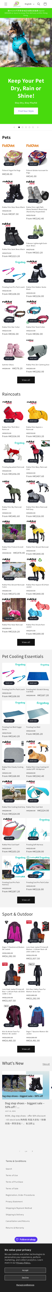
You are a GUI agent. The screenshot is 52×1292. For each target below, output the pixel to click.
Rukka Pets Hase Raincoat (12, 625)
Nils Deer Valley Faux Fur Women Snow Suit (36, 990)
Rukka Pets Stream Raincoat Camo (13, 586)
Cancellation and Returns (18, 1221)
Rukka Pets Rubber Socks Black (36, 288)
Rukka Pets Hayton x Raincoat (34, 428)
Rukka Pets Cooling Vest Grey (13, 807)
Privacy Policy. (23, 1262)
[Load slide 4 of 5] (29, 127)
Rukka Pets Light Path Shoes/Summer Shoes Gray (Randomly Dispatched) (36, 209)
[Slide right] (32, 1151)
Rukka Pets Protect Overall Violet (12, 548)
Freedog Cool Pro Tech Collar (37, 882)
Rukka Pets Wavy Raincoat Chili (36, 468)
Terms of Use (12, 1175)
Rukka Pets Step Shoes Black (13, 207)
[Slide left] (19, 1151)
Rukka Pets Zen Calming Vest (37, 365)
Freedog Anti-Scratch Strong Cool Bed (37, 690)
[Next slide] (38, 127)
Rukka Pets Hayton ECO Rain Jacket (37, 586)
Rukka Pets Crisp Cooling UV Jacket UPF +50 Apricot (37, 768)
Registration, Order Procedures (20, 1195)
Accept (25, 1270)
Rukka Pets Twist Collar (35, 327)
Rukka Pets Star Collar (11, 327)
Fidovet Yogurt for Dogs (11, 170)
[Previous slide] (14, 127)
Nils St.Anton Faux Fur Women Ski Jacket (10, 1032)
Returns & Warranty (15, 1227)
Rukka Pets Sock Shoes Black (13, 249)
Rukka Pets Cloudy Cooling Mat (12, 768)
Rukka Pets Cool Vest (34, 807)
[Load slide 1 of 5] (19, 127)
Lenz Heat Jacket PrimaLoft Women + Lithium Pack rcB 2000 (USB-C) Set (37, 949)
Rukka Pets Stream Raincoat (37, 547)
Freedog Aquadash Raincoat (13, 467)
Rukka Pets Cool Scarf (10, 844)
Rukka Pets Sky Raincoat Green (12, 508)
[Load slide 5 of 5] (33, 127)
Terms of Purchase (14, 1182)
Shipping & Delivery (15, 1214)
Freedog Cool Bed (33, 727)
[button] (6, 4)
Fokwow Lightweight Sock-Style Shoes (36, 244)
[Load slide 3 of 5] (26, 127)
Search (9, 1168)
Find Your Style (26, 111)
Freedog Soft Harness (34, 844)
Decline (25, 1277)
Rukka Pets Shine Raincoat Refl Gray (36, 508)
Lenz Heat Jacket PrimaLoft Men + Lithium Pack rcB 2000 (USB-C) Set (13, 991)
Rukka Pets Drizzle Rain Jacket (35, 626)
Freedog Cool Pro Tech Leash (13, 287)
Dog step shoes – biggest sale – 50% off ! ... (25, 1105)
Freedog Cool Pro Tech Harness (11, 883)
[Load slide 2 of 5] (22, 127)
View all (26, 380)
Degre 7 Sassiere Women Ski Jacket (37, 1032)
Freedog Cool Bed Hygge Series (12, 728)
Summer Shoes (8, 365)
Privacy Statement (14, 1201)
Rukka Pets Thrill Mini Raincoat (10, 428)
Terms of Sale (12, 1188)
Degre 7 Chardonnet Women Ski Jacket (13, 948)
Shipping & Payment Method (19, 1208)
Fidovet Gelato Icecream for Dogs (37, 171)
